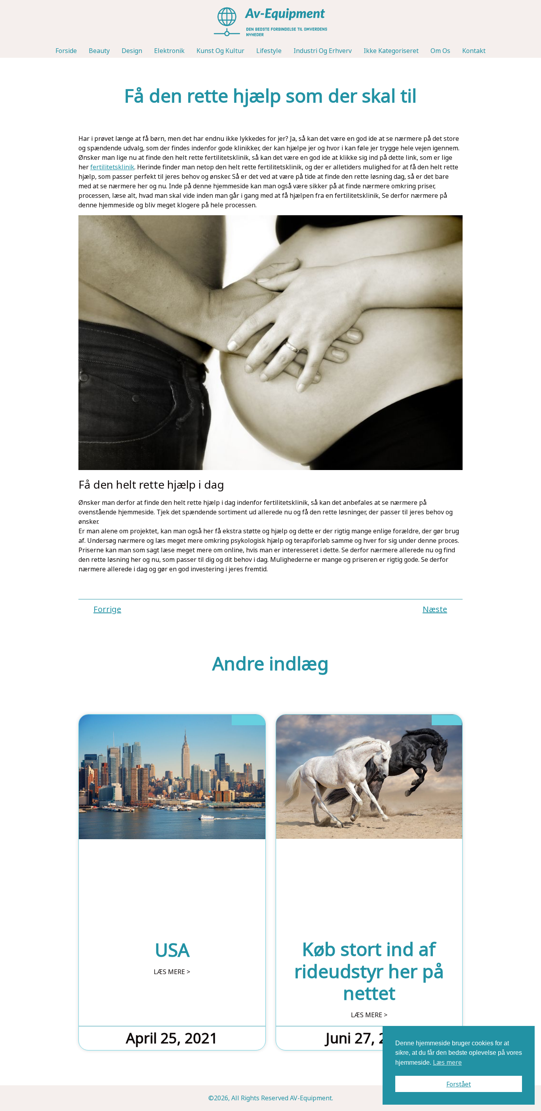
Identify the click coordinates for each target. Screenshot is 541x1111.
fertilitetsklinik (112, 167)
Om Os (440, 50)
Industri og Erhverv (322, 50)
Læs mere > (172, 972)
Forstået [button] (458, 1084)
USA (172, 949)
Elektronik (169, 50)
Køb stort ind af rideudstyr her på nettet (369, 971)
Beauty (99, 50)
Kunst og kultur (220, 50)
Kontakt (474, 50)
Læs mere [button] (447, 1062)
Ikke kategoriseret (391, 50)
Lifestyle (269, 50)
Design (132, 50)
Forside (66, 50)
